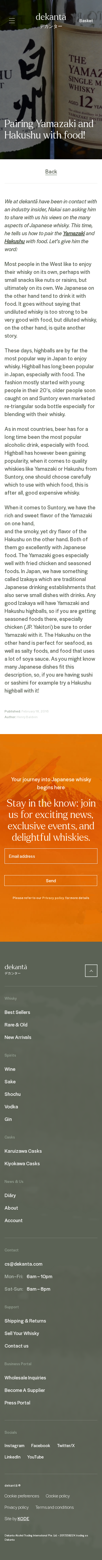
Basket (86, 20)
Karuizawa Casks (23, 1150)
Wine (10, 1068)
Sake (10, 1081)
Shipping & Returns (25, 1320)
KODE (23, 1518)
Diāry (10, 1195)
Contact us (17, 1345)
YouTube (35, 1457)
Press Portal (17, 1402)
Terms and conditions (54, 1507)
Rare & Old (16, 1024)
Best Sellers (17, 1012)
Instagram (14, 1445)
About (11, 1207)
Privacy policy (53, 897)
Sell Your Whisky (22, 1333)
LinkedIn (12, 1457)
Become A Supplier (25, 1390)
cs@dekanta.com (23, 1263)
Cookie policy (58, 1496)
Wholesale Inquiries (25, 1377)
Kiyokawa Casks (22, 1163)
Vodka (11, 1106)
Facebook (40, 1445)
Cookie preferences (22, 1496)
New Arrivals (18, 1037)
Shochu (13, 1093)
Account (14, 1220)
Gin (8, 1118)
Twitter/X (66, 1445)
